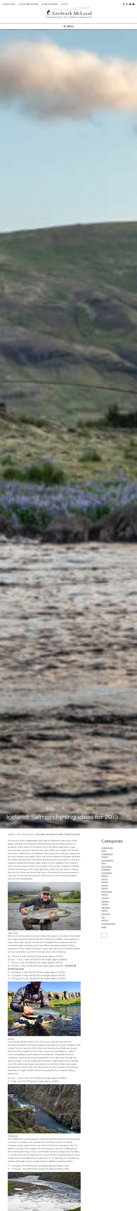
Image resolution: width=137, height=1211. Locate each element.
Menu (70, 26)
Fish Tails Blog (25, 834)
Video (64, 4)
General (105, 898)
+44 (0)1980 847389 (28, 4)
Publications (50, 4)
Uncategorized (108, 924)
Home (11, 834)
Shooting (105, 914)
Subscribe (9, 4)
